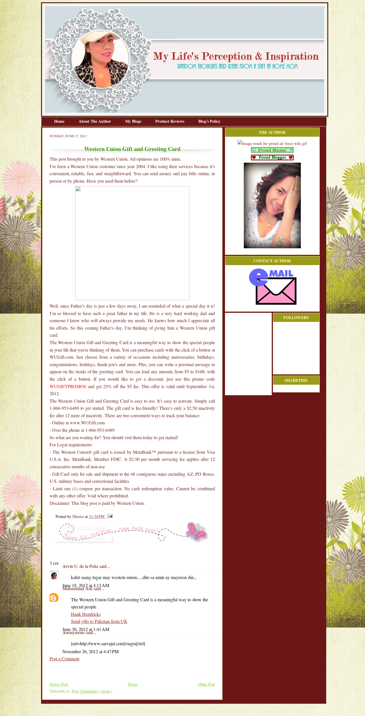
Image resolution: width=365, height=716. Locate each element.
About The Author (95, 121)
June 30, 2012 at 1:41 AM (85, 629)
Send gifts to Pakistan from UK (99, 621)
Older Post (206, 684)
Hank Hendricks (86, 614)
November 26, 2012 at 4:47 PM (90, 651)
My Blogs (133, 121)
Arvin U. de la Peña (80, 566)
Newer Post (59, 684)
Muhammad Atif (78, 588)
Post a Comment (64, 658)
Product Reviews (170, 121)
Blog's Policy (209, 121)
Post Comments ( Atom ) (92, 691)
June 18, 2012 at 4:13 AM (85, 585)
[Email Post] (109, 516)
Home (60, 121)
